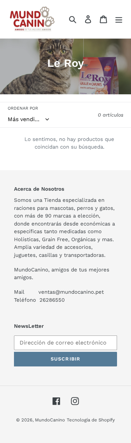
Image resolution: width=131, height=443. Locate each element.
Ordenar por (23, 108)
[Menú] (118, 19)
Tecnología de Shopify (91, 419)
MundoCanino (50, 419)
